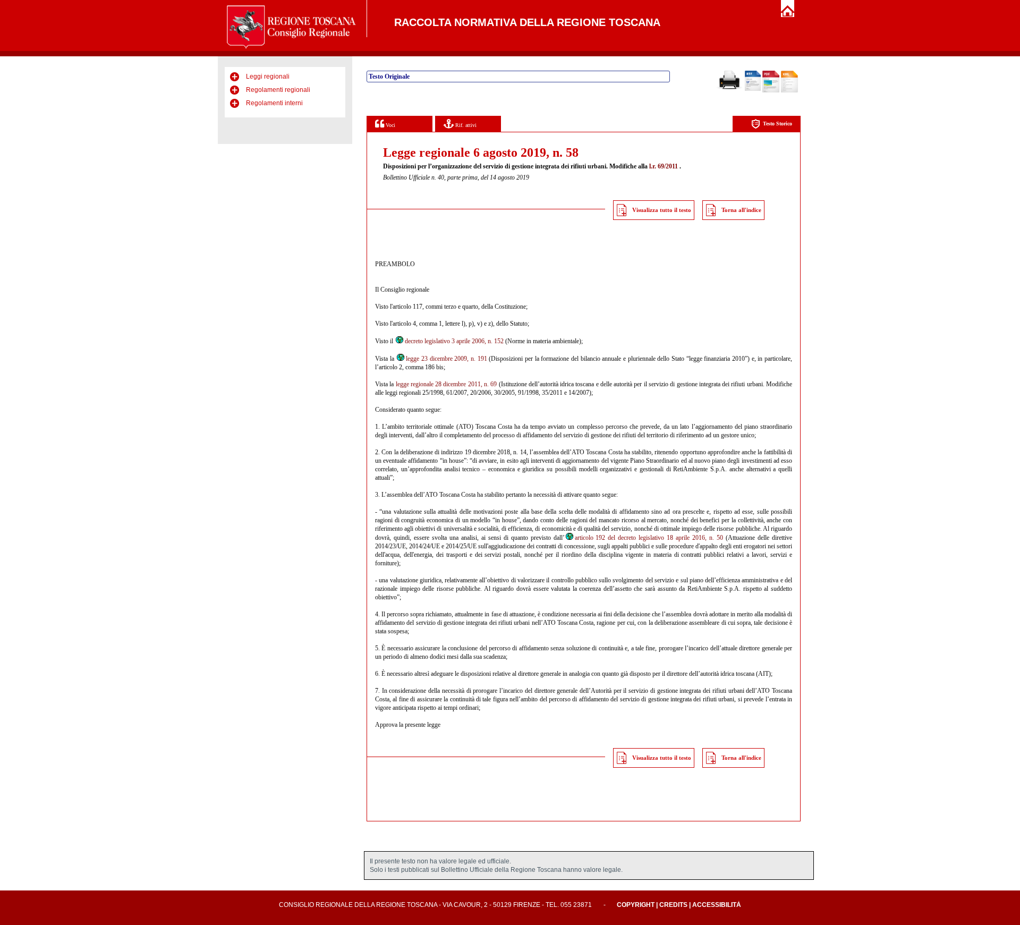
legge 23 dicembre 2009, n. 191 (446, 358)
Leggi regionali (268, 76)
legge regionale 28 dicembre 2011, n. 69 (446, 384)
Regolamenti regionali (278, 90)
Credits (673, 905)
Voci (389, 125)
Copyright (635, 905)
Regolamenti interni (274, 103)
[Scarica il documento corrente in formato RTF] (753, 88)
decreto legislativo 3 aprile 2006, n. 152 (454, 341)
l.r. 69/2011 (663, 166)
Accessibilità (716, 905)
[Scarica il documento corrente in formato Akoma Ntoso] (789, 90)
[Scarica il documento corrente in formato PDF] (770, 90)
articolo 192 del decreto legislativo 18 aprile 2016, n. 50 (649, 537)
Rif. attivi (465, 125)
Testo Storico (777, 123)
